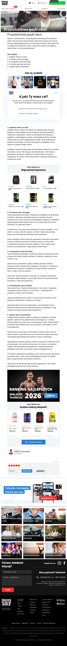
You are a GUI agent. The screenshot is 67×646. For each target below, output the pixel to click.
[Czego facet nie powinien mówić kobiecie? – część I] (33, 516)
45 (17, 630)
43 (13, 630)
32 (57, 628)
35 (62, 628)
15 (27, 628)
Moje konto (33, 605)
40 (8, 630)
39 (6, 630)
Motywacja (45, 605)
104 (61, 633)
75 (7, 633)
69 (58, 630)
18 (33, 628)
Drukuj (41, 471)
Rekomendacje (46, 612)
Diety (18, 608)
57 (38, 630)
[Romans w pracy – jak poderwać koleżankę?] (11, 533)
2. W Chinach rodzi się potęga (17, 59)
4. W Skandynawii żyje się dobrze (19, 64)
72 (64, 630)
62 (46, 630)
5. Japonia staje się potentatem (18, 67)
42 (11, 630)
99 (49, 633)
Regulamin (25, 623)
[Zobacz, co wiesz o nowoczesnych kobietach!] (55, 550)
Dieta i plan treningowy (9, 8)
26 (47, 628)
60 (43, 630)
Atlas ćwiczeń (61, 8)
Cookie (39, 623)
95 (42, 633)
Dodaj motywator (46, 607)
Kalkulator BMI (45, 602)
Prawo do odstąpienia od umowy (25, 640)
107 (33, 636)
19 (34, 628)
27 (48, 628)
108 (36, 636)
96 (43, 633)
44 (15, 630)
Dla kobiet (32, 602)
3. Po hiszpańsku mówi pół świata (19, 62)
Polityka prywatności (49, 623)
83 (21, 633)
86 (26, 633)
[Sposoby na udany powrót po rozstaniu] (55, 516)
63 (48, 630)
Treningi (19, 606)
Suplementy (20, 611)
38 (4, 630)
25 (45, 628)
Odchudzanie (33, 607)
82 (19, 633)
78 (12, 633)
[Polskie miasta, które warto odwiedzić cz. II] (11, 550)
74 (5, 633)
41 (10, 630)
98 (47, 633)
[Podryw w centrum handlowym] (55, 533)
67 (55, 630)
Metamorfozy (28, 8)
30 (54, 628)
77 (10, 633)
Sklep (18, 603)
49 (24, 630)
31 (55, 628)
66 (53, 630)
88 (29, 633)
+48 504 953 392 (45, 577)
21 (38, 628)
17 (31, 628)
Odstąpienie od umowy (44, 640)
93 (38, 633)
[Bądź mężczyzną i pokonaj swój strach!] (33, 533)
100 (51, 633)
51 (27, 630)
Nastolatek (32, 610)
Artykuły (44, 8)
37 (3, 630)
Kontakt (32, 623)
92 (36, 633)
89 (31, 633)
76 (8, 633)
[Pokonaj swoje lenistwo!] (33, 550)
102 (56, 633)
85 (24, 633)
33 (59, 628)
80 (15, 633)
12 (22, 628)
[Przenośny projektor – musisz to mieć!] (11, 516)
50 (25, 630)
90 (33, 633)
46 (18, 630)
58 (39, 630)
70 (60, 630)
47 (20, 630)
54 (32, 630)
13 (24, 628)
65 (52, 630)
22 (40, 628)
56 (36, 630)
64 (50, 630)
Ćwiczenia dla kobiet (47, 599)
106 (31, 636)
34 (61, 628)
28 (50, 628)
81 (17, 633)
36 (64, 628)
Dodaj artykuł (16, 623)
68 (57, 630)
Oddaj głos (27, 471)
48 (22, 630)
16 (29, 628)
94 (40, 633)
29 (52, 628)
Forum (43, 615)
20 (36, 628)
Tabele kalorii (45, 610)
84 (22, 633)
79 (14, 633)
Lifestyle (32, 612)
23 (41, 628)
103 (58, 633)
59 (41, 630)
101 (53, 633)
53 (31, 630)
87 (28, 633)
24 (43, 628)
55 (34, 630)
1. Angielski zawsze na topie (17, 57)
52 (29, 630)
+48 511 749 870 (60, 577)
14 (26, 628)
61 (45, 630)
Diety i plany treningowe (20, 600)
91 (35, 633)
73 (3, 633)
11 (20, 628)
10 (19, 628)
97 (45, 633)
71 (62, 630)
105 (63, 633)
